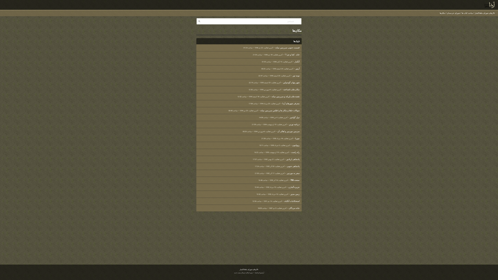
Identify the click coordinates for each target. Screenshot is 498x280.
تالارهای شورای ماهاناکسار (485, 13)
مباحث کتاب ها (467, 13)
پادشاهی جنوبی (293, 166)
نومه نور (296, 75)
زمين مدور (295, 194)
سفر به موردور (293, 173)
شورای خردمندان (453, 13)
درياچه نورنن (294, 124)
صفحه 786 (295, 180)
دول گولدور (295, 117)
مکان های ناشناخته (291, 89)
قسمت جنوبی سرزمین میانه (287, 47)
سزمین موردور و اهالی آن (288, 131)
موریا (297, 138)
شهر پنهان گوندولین (291, 82)
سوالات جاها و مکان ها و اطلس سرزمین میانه (280, 110)
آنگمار (297, 61)
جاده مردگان (294, 208)
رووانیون (296, 145)
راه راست (295, 152)
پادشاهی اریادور (293, 159)
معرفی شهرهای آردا (291, 103)
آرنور (297, 68)
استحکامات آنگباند (292, 201)
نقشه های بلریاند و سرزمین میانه (286, 96)
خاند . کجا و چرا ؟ (292, 54)
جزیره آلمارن (294, 187)
